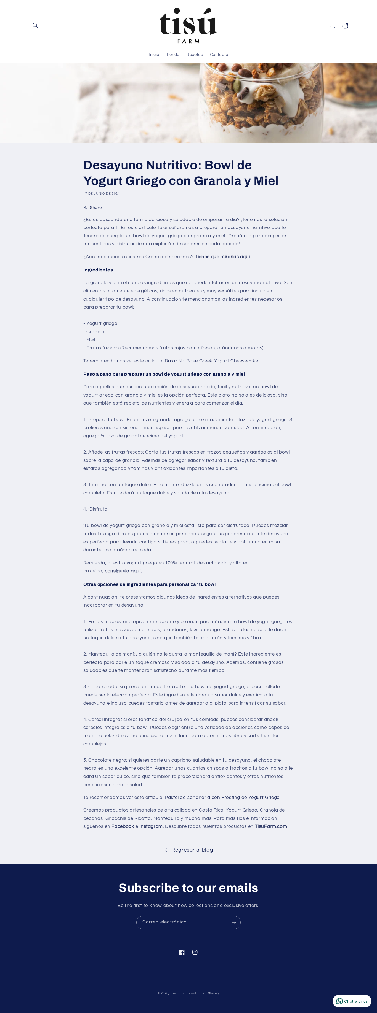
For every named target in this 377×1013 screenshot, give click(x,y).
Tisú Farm (177, 993)
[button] (35, 25)
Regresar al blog (192, 850)
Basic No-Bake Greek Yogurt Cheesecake (211, 361)
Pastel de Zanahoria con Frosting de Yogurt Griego (222, 797)
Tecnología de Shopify (202, 993)
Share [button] (96, 208)
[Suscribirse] (234, 922)
